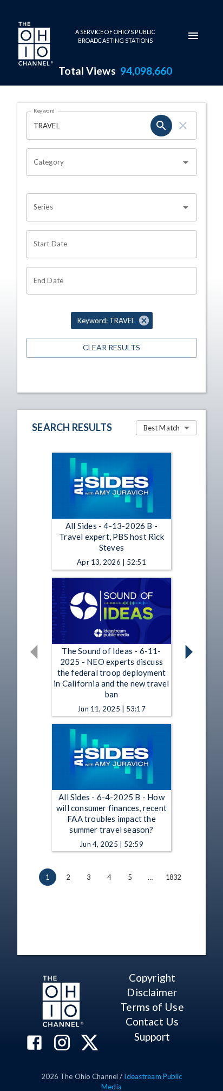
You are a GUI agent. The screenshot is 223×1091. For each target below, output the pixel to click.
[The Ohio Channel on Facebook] (34, 1043)
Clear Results (111, 347)
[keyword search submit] (161, 125)
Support (152, 1036)
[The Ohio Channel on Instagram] (62, 1043)
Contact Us (152, 1021)
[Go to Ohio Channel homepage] (34, 45)
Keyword (44, 110)
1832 (173, 877)
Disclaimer (152, 992)
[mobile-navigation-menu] (193, 36)
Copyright (152, 977)
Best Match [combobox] (161, 427)
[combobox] (103, 162)
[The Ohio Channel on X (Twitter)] (89, 1043)
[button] (112, 320)
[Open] (185, 162)
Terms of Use (151, 1007)
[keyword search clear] (183, 125)
